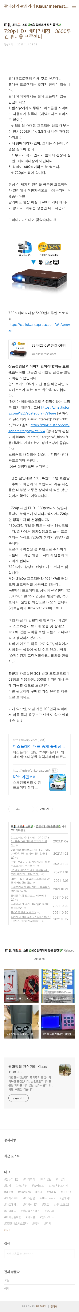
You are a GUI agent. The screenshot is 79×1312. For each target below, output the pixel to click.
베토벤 (9, 1192)
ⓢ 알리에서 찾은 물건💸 (48, 826)
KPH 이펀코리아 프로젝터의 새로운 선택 (26, 777)
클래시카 (66, 1198)
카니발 (31, 1217)
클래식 (52, 1192)
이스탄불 (30, 1198)
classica (25, 1192)
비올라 (61, 1179)
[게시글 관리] (29, 809)
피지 (48, 1223)
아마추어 (30, 1179)
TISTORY (41, 1306)
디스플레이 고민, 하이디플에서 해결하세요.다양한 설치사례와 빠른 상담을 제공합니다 (38, 754)
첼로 (46, 1204)
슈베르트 (39, 1185)
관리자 (54, 1306)
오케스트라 (12, 1198)
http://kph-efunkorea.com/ (31, 770)
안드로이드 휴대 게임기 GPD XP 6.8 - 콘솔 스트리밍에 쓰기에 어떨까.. (30, 841)
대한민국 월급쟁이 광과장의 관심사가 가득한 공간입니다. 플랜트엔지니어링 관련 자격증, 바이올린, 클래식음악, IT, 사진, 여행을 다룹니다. (30, 1083)
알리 (8, 1185)
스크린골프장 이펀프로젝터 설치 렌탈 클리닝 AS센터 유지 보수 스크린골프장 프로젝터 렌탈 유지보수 (27, 784)
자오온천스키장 (59, 1185)
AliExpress (48, 1198)
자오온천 (22, 1185)
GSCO (66, 1192)
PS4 (37, 1223)
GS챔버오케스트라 (17, 1223)
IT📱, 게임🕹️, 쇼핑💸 (22, 826)
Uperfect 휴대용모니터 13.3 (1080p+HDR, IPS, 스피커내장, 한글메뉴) (30, 853)
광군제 (50, 1211)
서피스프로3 (62, 1204)
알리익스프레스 (31, 1211)
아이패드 (11, 1211)
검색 (71, 1254)
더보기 (7, 1230)
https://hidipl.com (25, 740)
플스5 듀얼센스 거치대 (23, 912)
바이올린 (46, 1179)
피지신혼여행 (13, 1217)
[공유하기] (24, 809)
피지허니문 (31, 1204)
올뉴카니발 (12, 1179)
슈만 (39, 1192)
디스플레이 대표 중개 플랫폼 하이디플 (37, 746)
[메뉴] (74, 6)
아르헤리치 (12, 1204)
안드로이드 (47, 1217)
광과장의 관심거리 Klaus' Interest (34, 6)
